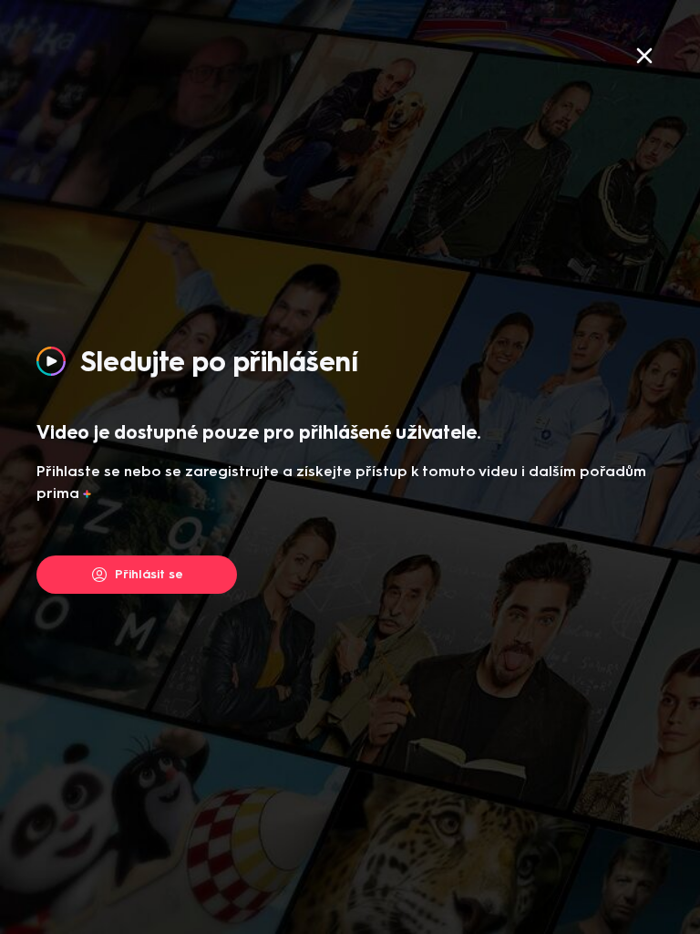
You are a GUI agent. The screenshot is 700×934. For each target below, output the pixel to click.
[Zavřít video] (644, 55)
